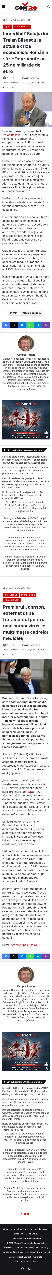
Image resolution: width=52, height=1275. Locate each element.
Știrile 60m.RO (22, 20)
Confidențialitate (21, 1261)
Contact (27, 1257)
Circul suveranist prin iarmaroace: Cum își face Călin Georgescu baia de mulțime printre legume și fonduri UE (25, 470)
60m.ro (17, 1243)
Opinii (8, 26)
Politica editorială (21, 1252)
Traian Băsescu (12, 135)
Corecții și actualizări (40, 1252)
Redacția (29, 1247)
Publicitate (37, 1257)
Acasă (9, 20)
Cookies (34, 1261)
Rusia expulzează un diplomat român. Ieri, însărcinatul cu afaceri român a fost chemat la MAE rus (25, 495)
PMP (14, 312)
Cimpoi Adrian (12, 78)
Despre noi (18, 1247)
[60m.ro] (26, 6)
